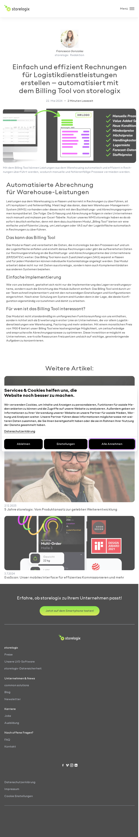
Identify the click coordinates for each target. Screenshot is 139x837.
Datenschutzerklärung (19, 431)
